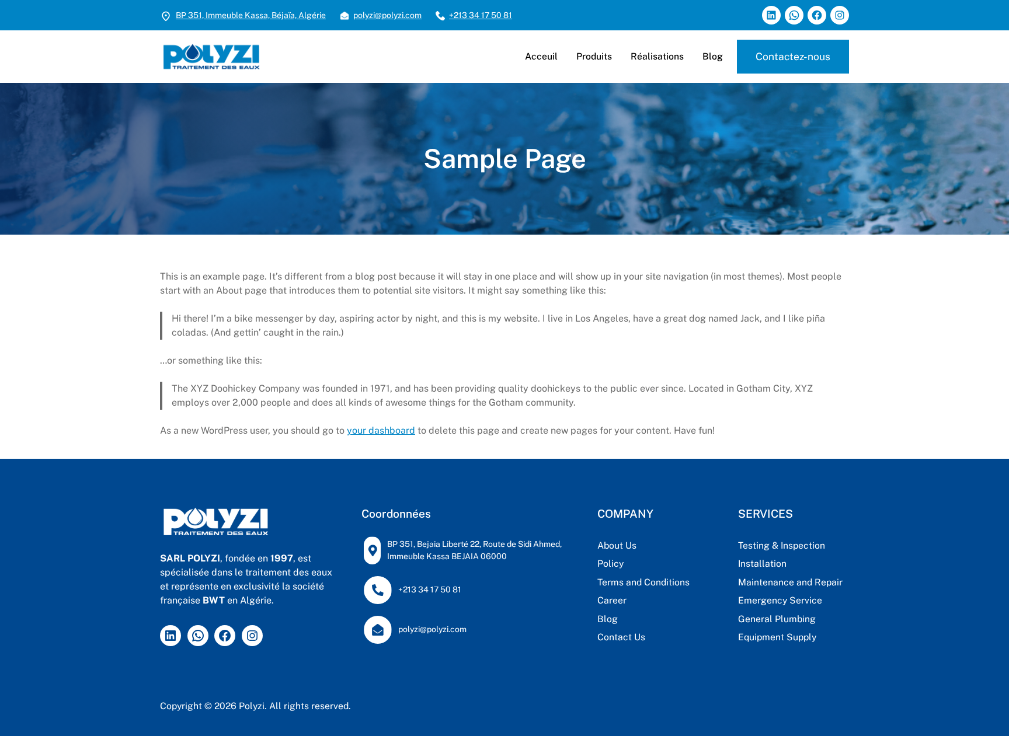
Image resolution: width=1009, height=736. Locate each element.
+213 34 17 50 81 (480, 15)
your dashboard (381, 430)
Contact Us (621, 637)
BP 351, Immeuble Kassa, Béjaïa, (237, 15)
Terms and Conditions (643, 582)
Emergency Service (780, 600)
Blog (607, 619)
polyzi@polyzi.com (387, 15)
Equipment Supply (777, 637)
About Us (616, 545)
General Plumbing (777, 619)
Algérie (312, 15)
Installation (762, 563)
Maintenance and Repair (790, 582)
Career (612, 600)
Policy (610, 563)
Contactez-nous (793, 56)
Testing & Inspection (781, 545)
